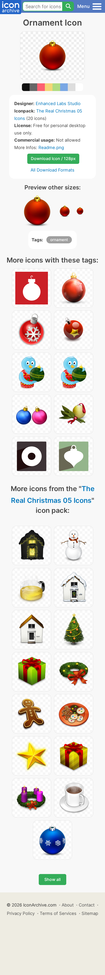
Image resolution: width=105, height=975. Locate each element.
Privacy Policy (21, 913)
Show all (52, 879)
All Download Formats (52, 170)
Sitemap (90, 913)
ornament (59, 239)
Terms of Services (58, 913)
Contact (87, 905)
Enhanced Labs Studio (58, 103)
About (68, 905)
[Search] (68, 6)
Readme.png (51, 147)
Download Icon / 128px (53, 158)
